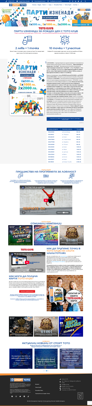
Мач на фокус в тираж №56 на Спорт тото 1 (20, 360)
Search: (81, 122)
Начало (34, 4)
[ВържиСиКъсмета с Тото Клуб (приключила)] (71, 235)
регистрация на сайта (58, 261)
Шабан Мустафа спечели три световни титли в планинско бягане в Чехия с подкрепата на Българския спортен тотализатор (46, 355)
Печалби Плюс (58, 4)
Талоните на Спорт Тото (42, 393)
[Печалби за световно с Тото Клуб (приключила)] (20, 235)
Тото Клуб (68, 4)
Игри (50, 4)
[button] (85, 1)
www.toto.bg (63, 256)
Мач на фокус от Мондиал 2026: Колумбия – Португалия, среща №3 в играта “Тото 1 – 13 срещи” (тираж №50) (71, 357)
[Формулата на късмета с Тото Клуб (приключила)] (46, 235)
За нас (75, 4)
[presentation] (10, 361)
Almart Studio (48, 402)
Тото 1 (44, 4)
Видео (39, 4)
